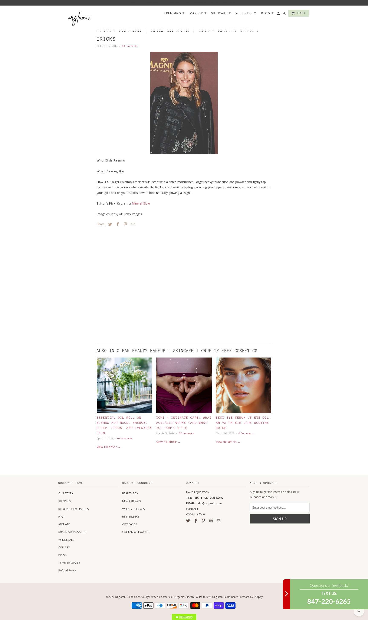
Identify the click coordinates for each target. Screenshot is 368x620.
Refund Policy (67, 570)
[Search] (284, 14)
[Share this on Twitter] (109, 224)
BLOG (267, 12)
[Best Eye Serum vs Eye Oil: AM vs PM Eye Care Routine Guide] (243, 386)
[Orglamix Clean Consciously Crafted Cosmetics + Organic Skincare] (79, 18)
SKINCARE (221, 12)
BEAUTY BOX (130, 493)
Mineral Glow (141, 203)
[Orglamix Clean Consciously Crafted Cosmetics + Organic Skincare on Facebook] (196, 520)
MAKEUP (198, 12)
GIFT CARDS (129, 524)
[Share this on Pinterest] (124, 224)
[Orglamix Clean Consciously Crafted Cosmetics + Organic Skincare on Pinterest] (203, 520)
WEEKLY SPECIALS (133, 509)
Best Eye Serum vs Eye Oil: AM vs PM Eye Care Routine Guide (243, 423)
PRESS (62, 555)
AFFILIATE (64, 524)
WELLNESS (246, 12)
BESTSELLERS (130, 516)
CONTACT (192, 509)
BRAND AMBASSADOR (72, 532)
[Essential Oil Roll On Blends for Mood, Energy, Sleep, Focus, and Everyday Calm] (124, 386)
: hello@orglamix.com (204, 503)
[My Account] (278, 14)
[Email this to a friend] (132, 224)
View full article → (109, 447)
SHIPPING (64, 501)
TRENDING (174, 12)
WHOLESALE (66, 540)
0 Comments (129, 46)
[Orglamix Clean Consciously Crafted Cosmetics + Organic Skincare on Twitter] (188, 520)
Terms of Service (69, 563)
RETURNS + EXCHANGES (73, 509)
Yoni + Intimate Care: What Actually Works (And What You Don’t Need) (184, 423)
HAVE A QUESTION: (198, 492)
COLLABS (64, 547)
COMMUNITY (194, 514)
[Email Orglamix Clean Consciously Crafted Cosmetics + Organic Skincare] (219, 520)
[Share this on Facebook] (117, 224)
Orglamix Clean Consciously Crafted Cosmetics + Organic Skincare (155, 597)
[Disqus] (126, 284)
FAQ (60, 516)
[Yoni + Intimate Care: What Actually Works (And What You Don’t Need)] (184, 386)
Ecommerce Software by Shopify (243, 597)
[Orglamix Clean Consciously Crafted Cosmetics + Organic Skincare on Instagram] (211, 520)
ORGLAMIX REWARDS (135, 532)
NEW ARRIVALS (131, 501)
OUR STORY (65, 493)
